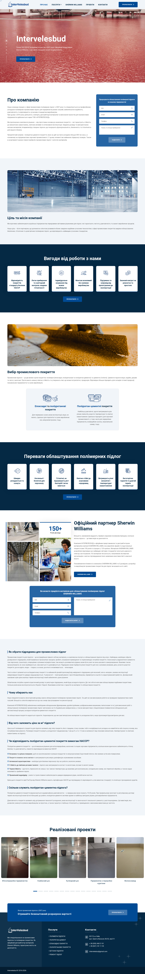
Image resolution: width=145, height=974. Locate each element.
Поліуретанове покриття (60, 947)
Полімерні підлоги (57, 936)
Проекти (90, 5)
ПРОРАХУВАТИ (127, 4)
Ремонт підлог (56, 954)
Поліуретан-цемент (58, 940)
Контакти (103, 5)
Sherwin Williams (73, 5)
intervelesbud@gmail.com (98, 951)
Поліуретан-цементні (89, 406)
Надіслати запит (71, 620)
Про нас (44, 5)
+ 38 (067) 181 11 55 (96, 946)
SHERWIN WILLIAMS (84, 574)
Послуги (56, 5)
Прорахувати (25, 59)
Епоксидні (40, 406)
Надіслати (116, 140)
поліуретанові (58, 406)
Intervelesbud (12, 970)
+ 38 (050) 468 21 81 (96, 943)
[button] (6, 40)
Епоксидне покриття (58, 944)
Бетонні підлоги (56, 951)
